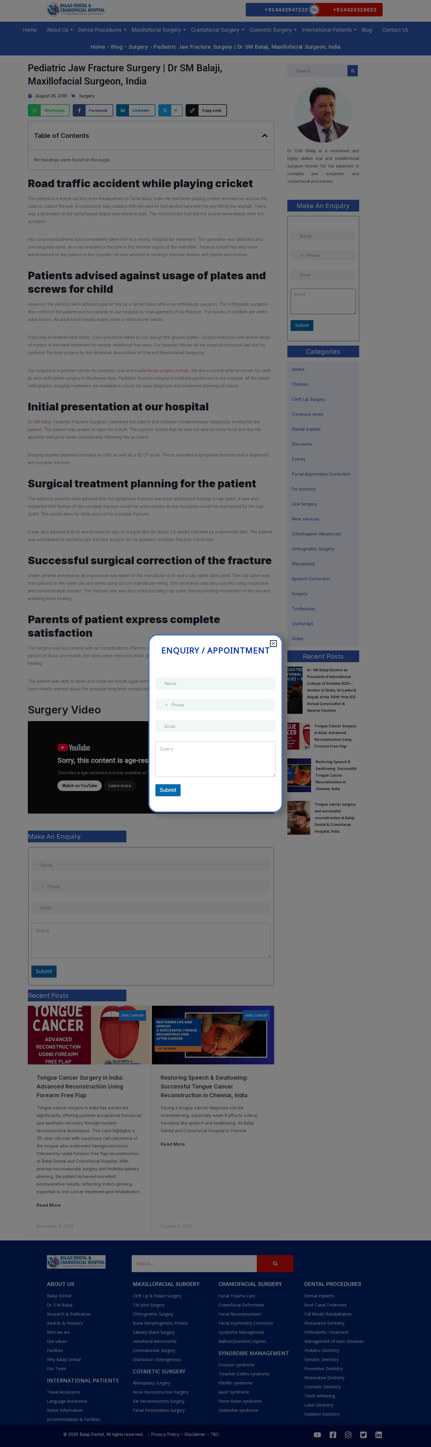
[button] (273, 643)
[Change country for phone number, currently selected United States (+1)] (162, 705)
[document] (215, 723)
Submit (168, 790)
